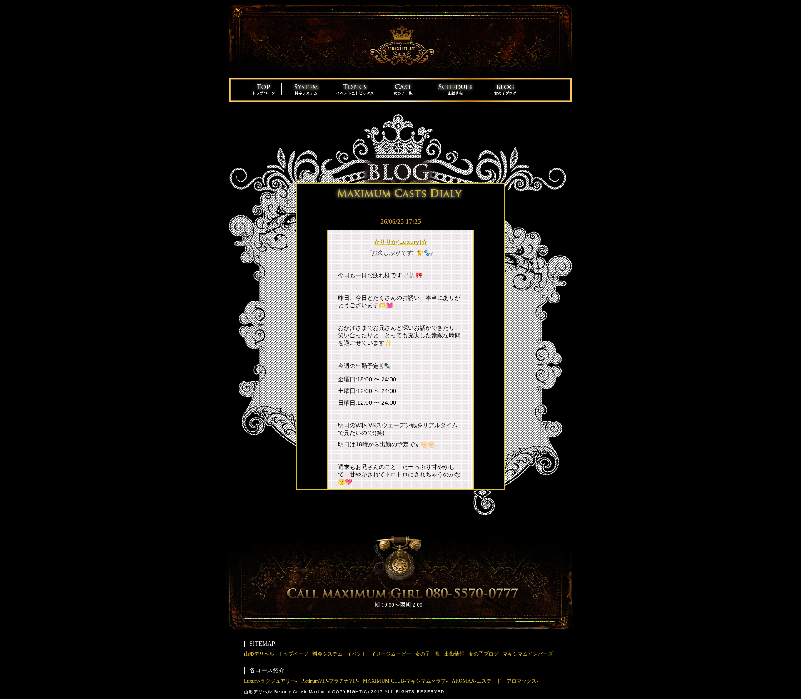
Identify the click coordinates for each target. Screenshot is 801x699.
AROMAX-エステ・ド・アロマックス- (495, 681)
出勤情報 (454, 654)
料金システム (327, 654)
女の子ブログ (484, 654)
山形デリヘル (259, 654)
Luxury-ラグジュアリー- (270, 681)
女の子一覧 (427, 654)
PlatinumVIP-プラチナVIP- (330, 681)
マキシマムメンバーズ (528, 654)
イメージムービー (391, 654)
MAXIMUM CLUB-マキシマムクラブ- (405, 681)
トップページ (293, 654)
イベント (357, 654)
